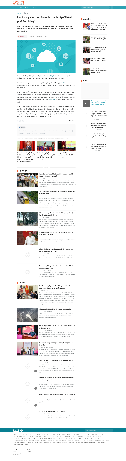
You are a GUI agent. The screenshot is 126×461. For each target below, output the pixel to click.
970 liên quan (48, 382)
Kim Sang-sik (21, 434)
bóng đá (95, 436)
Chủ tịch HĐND (76, 434)
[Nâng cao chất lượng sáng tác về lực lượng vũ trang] (27, 366)
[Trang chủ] (18, 3)
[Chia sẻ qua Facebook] (18, 121)
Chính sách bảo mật (16, 454)
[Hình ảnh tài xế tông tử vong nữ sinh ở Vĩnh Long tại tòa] (86, 136)
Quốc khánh (31, 440)
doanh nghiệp (77, 440)
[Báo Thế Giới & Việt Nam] (40, 178)
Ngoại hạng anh (90, 440)
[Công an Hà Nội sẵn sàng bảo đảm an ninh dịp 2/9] (67, 146)
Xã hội (19, 13)
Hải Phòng (63, 83)
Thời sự (25, 13)
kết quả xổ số (23, 442)
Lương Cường (53, 76)
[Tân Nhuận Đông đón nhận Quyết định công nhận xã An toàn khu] (27, 348)
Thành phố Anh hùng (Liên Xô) (26, 131)
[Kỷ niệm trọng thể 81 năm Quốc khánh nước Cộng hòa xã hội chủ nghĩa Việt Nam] (27, 383)
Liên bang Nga (29, 434)
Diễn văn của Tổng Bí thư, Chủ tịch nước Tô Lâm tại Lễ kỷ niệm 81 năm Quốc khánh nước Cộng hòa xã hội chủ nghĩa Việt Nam (26, 157)
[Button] (112, 7)
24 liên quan (48, 196)
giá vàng (64, 440)
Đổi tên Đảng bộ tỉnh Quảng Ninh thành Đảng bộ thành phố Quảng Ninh (46, 155)
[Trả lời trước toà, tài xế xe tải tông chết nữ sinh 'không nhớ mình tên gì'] (86, 71)
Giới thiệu (15, 451)
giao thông (16, 442)
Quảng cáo (15, 455)
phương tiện (30, 442)
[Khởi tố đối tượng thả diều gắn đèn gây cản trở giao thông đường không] (86, 126)
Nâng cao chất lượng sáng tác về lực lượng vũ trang (56, 360)
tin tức (83, 440)
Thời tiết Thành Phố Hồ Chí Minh (85, 436)
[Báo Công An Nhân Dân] (93, 74)
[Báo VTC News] (41, 253)
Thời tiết (64, 434)
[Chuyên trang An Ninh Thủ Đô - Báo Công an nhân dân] (92, 119)
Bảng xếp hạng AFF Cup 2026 (20, 438)
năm (92, 438)
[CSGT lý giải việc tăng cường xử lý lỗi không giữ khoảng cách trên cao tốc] (27, 197)
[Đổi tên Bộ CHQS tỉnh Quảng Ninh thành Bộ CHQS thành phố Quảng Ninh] (27, 332)
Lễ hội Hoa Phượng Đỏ (49, 131)
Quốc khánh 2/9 (43, 438)
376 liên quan (48, 217)
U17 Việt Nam (46, 436)
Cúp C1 (58, 434)
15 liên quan (48, 270)
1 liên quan (49, 396)
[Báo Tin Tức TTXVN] (18, 163)
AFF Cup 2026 (38, 436)
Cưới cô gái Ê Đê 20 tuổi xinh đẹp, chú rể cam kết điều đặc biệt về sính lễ (99, 49)
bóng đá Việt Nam (61, 438)
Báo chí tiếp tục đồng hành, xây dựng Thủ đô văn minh (57, 394)
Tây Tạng (107, 440)
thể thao (69, 434)
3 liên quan (49, 362)
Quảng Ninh (52, 436)
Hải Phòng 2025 (38, 131)
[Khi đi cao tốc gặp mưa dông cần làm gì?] (27, 417)
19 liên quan (48, 236)
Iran (103, 440)
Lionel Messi (97, 438)
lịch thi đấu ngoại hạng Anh (91, 434)
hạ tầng (44, 434)
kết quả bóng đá (47, 442)
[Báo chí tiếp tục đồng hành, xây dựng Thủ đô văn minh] (27, 400)
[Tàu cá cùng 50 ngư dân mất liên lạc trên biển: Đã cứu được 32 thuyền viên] (27, 272)
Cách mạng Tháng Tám (71, 438)
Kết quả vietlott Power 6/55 (90, 442)
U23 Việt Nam (68, 436)
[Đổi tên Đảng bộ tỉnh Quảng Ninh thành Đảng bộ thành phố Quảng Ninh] (46, 146)
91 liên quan (49, 330)
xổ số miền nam (79, 442)
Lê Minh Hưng (80, 438)
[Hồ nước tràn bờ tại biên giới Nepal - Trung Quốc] (27, 315)
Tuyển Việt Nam (60, 436)
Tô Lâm (54, 434)
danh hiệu (21, 133)
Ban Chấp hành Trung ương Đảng (60, 442)
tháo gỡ (49, 434)
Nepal (82, 434)
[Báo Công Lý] (40, 413)
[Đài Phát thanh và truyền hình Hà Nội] (21, 36)
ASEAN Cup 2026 (51, 438)
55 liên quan (39, 36)
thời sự (15, 434)
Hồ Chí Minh (58, 440)
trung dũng (42, 133)
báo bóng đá (98, 440)
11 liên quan (49, 253)
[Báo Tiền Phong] (40, 237)
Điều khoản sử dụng (17, 453)
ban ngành (87, 438)
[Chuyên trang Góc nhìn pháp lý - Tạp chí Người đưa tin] (92, 41)
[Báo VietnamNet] (92, 53)
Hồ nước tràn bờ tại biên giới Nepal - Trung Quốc (55, 309)
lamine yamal (71, 442)
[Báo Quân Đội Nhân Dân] (41, 330)
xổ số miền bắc (51, 440)
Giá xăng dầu (35, 438)
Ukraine (74, 436)
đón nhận (64, 131)
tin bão (29, 438)
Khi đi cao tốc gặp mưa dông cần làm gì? (52, 411)
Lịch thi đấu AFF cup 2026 (19, 436)
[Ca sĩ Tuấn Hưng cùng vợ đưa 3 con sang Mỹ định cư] (86, 61)
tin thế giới (70, 440)
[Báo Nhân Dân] (38, 159)
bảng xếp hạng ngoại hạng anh (20, 440)
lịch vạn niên (43, 440)
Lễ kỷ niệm (27, 133)
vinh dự (70, 131)
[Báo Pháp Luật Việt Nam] (40, 196)
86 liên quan (97, 140)
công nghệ (52, 100)
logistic (37, 440)
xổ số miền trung (38, 442)
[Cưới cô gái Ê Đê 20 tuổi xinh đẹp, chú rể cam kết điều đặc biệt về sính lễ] (86, 50)
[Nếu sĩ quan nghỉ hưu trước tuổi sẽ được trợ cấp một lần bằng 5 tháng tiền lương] (27, 219)
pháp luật (101, 434)
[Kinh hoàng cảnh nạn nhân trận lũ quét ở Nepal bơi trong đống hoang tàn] (86, 103)
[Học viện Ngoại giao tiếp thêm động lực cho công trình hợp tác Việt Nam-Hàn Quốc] (27, 180)
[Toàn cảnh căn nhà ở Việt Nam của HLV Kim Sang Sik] (86, 39)
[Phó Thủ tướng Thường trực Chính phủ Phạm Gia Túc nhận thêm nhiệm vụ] (27, 238)
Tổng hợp (29, 451)
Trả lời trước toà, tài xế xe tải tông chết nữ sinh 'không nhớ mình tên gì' (99, 70)
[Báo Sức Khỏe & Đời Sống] (92, 106)
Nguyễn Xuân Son (37, 434)
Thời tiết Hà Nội (101, 442)
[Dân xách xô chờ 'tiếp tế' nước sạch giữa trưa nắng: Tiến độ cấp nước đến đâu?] (27, 255)
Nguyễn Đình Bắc (30, 436)
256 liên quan (49, 311)
